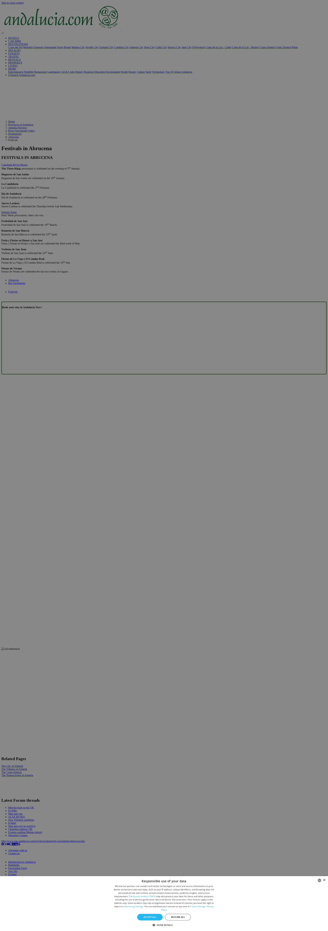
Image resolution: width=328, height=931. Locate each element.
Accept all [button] (150, 917)
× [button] (324, 880)
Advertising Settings (133, 906)
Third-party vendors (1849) (142, 896)
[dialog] (164, 903)
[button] (164, 925)
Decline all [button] (178, 917)
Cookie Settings (198, 906)
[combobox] (319, 880)
